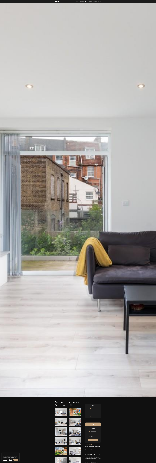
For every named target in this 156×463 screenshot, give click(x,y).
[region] (11, 457)
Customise (5, 459)
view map (92, 433)
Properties (81, 1)
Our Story (76, 1)
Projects (90, 1)
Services (94, 1)
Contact (99, 1)
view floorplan (93, 436)
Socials (86, 1)
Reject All (10, 459)
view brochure (93, 428)
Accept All (16, 459)
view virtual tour (93, 431)
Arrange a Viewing (92, 439)
